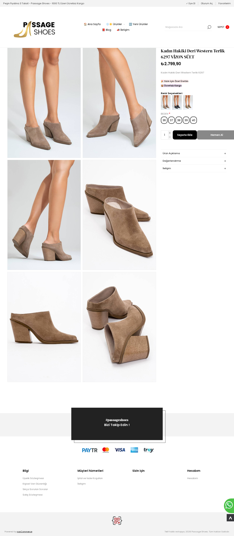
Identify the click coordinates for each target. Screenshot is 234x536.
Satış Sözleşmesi (33, 494)
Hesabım (192, 478)
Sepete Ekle (185, 135)
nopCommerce (24, 531)
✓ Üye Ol (190, 3)
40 (193, 120)
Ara (209, 27)
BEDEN (165, 114)
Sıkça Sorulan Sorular (35, 489)
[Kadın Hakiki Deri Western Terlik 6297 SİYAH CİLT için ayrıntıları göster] (177, 109)
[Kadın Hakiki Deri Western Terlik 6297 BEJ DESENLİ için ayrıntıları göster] (188, 109)
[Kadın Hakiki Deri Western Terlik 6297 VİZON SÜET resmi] (44, 103)
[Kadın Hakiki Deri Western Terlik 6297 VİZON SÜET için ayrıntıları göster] (166, 109)
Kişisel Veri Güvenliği (35, 483)
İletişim (82, 483)
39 (186, 120)
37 (171, 120)
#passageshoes (117, 420)
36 (164, 120)
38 (178, 120)
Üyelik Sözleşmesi (33, 478)
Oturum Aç (207, 3)
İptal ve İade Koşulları (90, 478)
